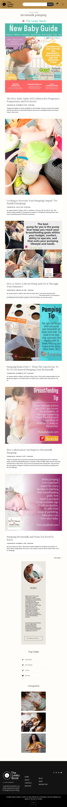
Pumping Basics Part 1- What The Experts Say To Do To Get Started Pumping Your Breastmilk (33, 368)
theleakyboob (11, 105)
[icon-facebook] (54, 772)
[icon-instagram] (57, 772)
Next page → (58, 558)
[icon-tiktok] (59, 772)
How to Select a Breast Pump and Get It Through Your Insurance (32, 285)
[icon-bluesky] (62, 772)
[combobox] (35, 4)
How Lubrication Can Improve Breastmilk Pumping (29, 451)
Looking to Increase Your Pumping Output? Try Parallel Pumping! (32, 202)
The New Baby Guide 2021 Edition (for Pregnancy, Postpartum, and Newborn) (33, 100)
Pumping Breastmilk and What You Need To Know (30, 538)
